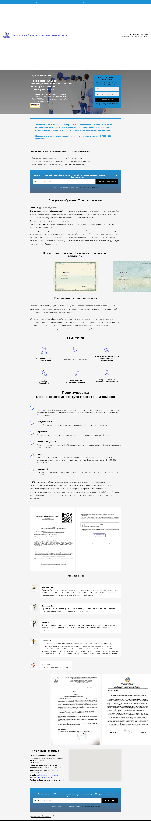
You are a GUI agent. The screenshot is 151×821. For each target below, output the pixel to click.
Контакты (122, 2)
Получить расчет (107, 100)
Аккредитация (37, 2)
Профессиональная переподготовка (77, 2)
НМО (45, 2)
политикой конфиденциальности (109, 104)
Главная (28, 2)
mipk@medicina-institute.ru (47, 775)
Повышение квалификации (56, 2)
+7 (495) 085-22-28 (140, 34)
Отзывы (115, 2)
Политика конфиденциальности (41, 816)
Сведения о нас (95, 2)
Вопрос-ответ (106, 2)
